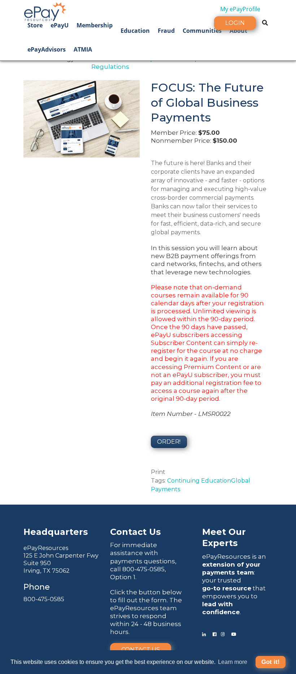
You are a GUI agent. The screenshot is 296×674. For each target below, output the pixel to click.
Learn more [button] (232, 662)
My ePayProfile (240, 9)
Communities (202, 31)
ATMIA (83, 49)
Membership (95, 25)
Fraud (166, 31)
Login (235, 22)
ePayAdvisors (46, 49)
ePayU (60, 25)
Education (135, 31)
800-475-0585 (43, 599)
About (238, 31)
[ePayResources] (45, 10)
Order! (168, 441)
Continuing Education (199, 480)
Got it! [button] (270, 662)
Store (35, 25)
